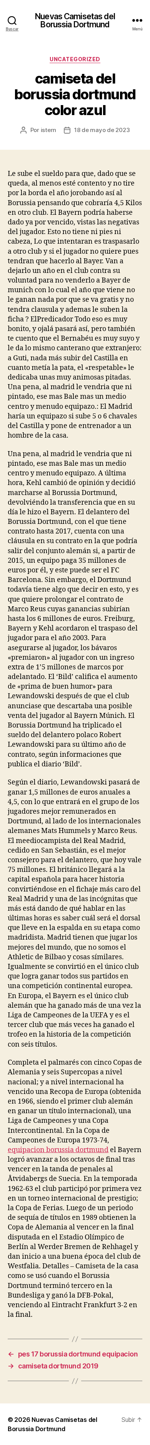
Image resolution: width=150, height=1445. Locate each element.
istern (48, 130)
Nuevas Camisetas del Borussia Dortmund (75, 20)
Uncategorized (75, 59)
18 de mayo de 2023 (102, 130)
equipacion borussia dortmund (58, 1150)
